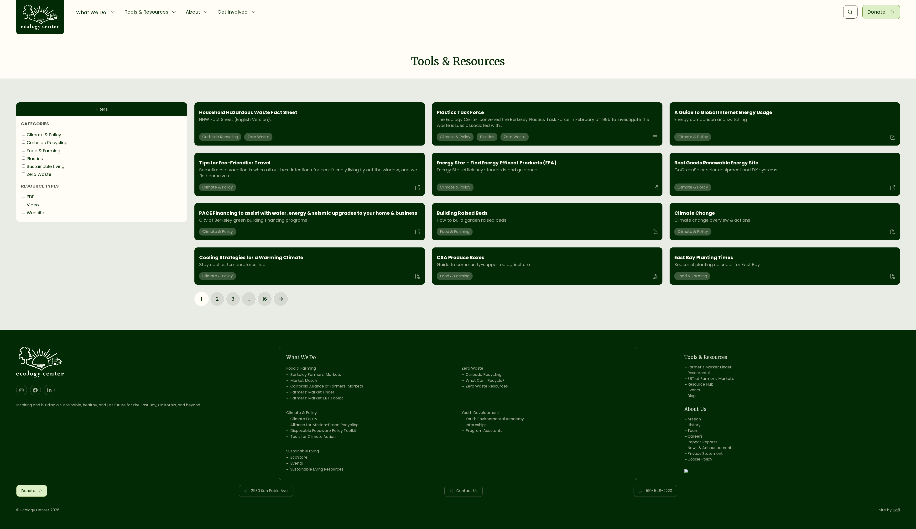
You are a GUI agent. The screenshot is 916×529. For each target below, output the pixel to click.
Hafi (896, 510)
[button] (95, 12)
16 (264, 299)
